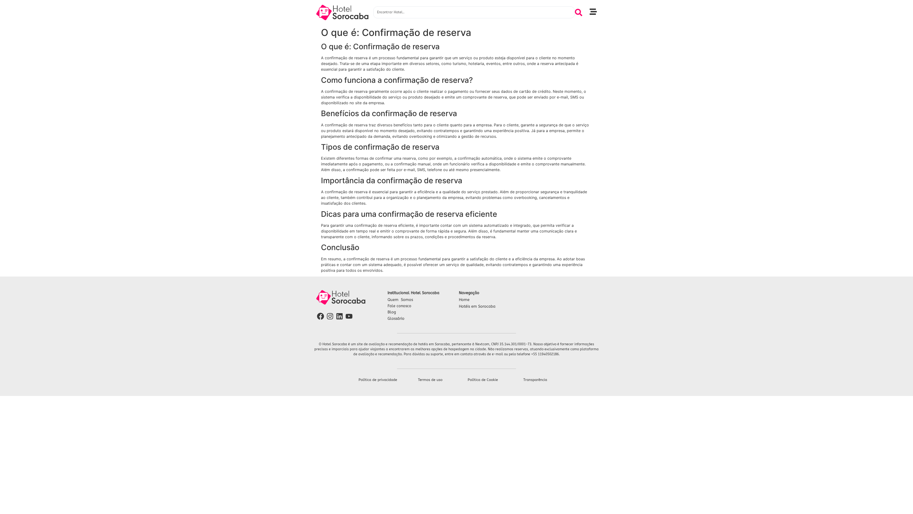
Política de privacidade (378, 380)
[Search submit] (578, 12)
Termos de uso (430, 380)
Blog (392, 312)
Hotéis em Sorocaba (477, 306)
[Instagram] (330, 316)
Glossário (396, 318)
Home (464, 299)
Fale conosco (399, 306)
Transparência (535, 380)
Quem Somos (400, 299)
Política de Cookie (483, 380)
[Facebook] (320, 316)
